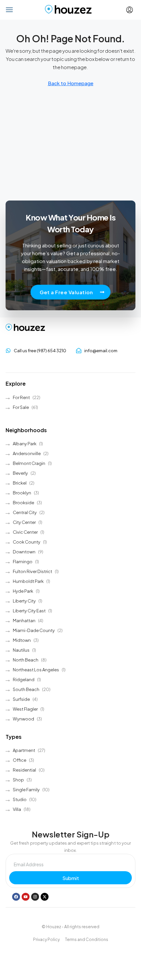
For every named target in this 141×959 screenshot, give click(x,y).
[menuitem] (129, 10)
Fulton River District (32, 571)
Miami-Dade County (34, 630)
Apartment (24, 750)
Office (19, 760)
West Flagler (25, 709)
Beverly (20, 473)
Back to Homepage (70, 83)
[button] (9, 10)
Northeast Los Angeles (36, 669)
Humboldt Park (28, 581)
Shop (18, 779)
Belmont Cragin (29, 463)
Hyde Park (23, 591)
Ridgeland (23, 679)
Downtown (24, 551)
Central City (25, 512)
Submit (70, 878)
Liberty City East (29, 610)
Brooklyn (22, 492)
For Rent (21, 397)
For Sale (21, 407)
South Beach (26, 689)
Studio (20, 799)
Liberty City (24, 601)
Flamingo (22, 561)
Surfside (21, 699)
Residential (24, 770)
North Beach (25, 659)
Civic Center (25, 532)
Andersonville (27, 453)
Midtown (22, 640)
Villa (17, 809)
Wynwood (23, 718)
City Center (24, 522)
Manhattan (24, 620)
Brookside (23, 502)
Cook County (26, 542)
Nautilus (21, 650)
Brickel (20, 483)
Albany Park (24, 443)
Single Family (26, 789)
